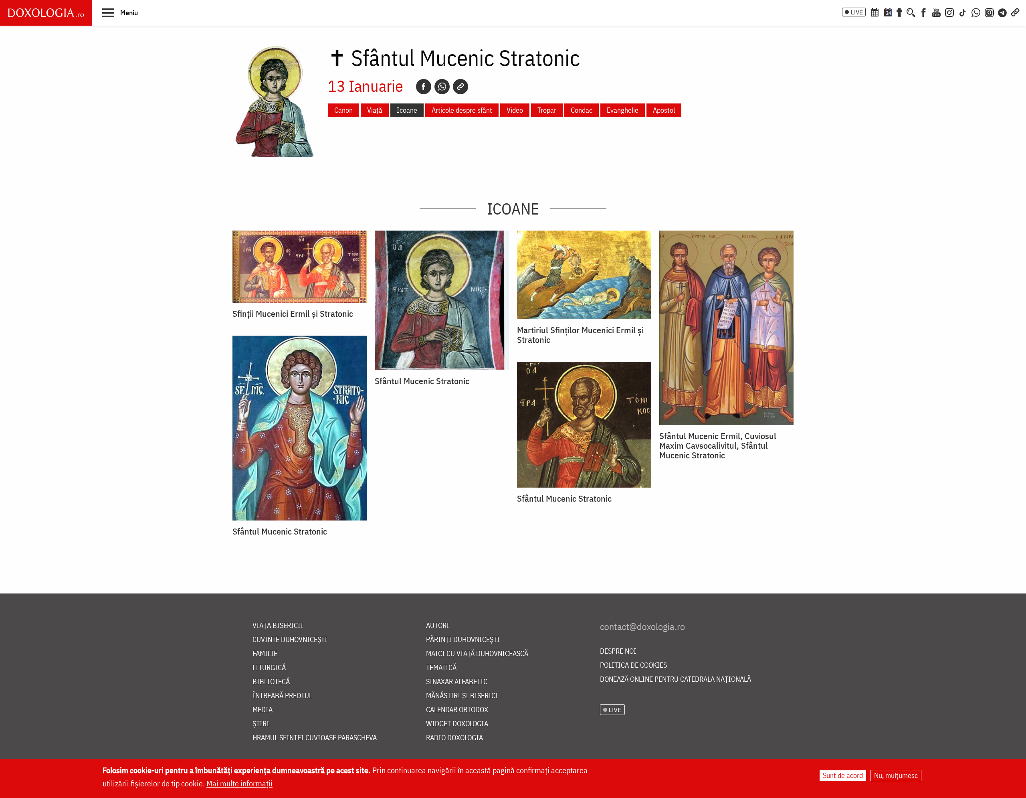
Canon (343, 110)
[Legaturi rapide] (1015, 11)
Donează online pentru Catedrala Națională (675, 679)
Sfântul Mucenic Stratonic (422, 381)
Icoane (407, 110)
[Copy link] (460, 86)
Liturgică (269, 668)
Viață (374, 110)
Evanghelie (622, 110)
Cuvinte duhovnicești (289, 640)
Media (262, 710)
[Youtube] (936, 11)
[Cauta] (911, 11)
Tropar (546, 110)
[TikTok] (962, 11)
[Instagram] (949, 11)
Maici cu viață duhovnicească (477, 654)
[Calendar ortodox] (874, 11)
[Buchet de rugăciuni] (899, 11)
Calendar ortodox (457, 710)
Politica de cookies (633, 665)
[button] (120, 12)
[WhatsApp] (976, 11)
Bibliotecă (271, 682)
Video (515, 110)
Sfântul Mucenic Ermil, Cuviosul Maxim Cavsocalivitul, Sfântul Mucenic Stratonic (717, 445)
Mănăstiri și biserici (462, 696)
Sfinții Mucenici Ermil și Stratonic (292, 313)
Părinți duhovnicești (463, 640)
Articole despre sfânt (462, 110)
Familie (264, 654)
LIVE (857, 12)
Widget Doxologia (457, 724)
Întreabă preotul (282, 696)
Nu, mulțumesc (896, 775)
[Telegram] (1002, 11)
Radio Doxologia (454, 738)
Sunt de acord (843, 775)
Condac (581, 110)
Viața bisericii (277, 626)
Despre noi (618, 651)
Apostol (664, 110)
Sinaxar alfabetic (456, 682)
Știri (260, 724)
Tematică (441, 668)
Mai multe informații (239, 783)
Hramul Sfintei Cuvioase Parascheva (314, 738)
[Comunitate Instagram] (989, 11)
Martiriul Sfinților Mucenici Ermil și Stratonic (580, 334)
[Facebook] (924, 11)
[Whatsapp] (442, 86)
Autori (437, 626)
